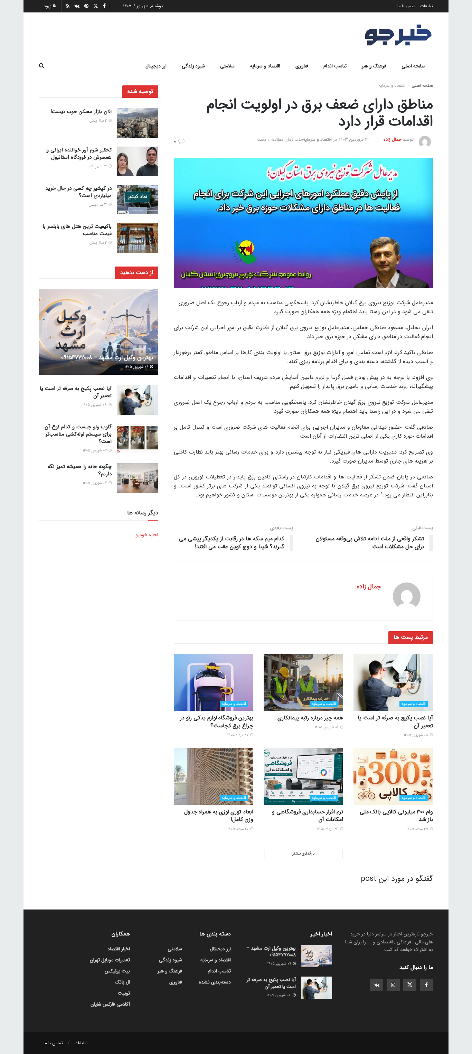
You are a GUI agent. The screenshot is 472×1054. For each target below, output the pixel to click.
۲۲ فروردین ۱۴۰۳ (354, 139)
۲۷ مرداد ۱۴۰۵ (238, 735)
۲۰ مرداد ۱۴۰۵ (238, 829)
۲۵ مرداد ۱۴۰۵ (417, 829)
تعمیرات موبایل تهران (110, 960)
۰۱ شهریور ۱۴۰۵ (327, 727)
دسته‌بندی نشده (215, 982)
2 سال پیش (98, 121)
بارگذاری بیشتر (303, 854)
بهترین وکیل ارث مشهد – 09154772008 (107, 357)
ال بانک (122, 982)
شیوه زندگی (193, 66)
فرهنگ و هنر (374, 66)
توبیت (124, 993)
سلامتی (227, 66)
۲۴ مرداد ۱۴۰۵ (328, 829)
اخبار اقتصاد (118, 949)
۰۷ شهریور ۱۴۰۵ (95, 451)
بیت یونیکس (117, 971)
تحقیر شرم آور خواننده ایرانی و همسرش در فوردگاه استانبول (79, 153)
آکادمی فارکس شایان (110, 1004)
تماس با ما (406, 6)
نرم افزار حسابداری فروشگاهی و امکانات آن (307, 816)
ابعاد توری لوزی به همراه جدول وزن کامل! (218, 816)
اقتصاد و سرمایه (265, 66)
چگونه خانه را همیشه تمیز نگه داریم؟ (80, 470)
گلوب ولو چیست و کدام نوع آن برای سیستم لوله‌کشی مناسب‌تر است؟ (78, 434)
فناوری (301, 66)
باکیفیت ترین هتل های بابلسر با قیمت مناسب (77, 230)
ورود (48, 6)
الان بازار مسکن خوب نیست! (81, 112)
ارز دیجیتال (156, 66)
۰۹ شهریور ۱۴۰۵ (136, 367)
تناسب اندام (335, 66)
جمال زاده (393, 139)
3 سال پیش (98, 166)
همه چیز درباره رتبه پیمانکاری (310, 717)
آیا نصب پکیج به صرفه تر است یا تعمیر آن (395, 721)
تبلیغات (426, 6)
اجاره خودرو (146, 535)
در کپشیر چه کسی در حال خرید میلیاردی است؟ (78, 192)
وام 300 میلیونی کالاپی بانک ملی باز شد (396, 816)
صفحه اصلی (413, 66)
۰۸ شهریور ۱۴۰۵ (416, 735)
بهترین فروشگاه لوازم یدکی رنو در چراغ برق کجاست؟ (216, 721)
